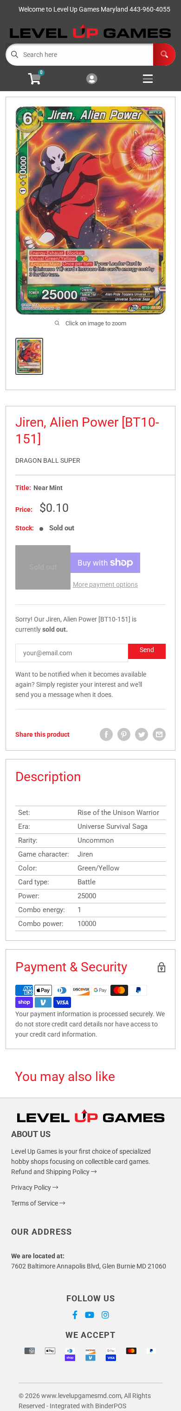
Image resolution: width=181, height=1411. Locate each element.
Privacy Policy (31, 1187)
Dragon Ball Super (47, 460)
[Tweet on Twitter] (141, 734)
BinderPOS (110, 1406)
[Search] (164, 55)
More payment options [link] (105, 584)
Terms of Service (35, 1203)
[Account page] (91, 79)
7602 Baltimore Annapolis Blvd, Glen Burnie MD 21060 (88, 1266)
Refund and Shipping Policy (51, 1171)
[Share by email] (159, 734)
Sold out (43, 567)
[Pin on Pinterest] (123, 734)
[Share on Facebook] (106, 734)
